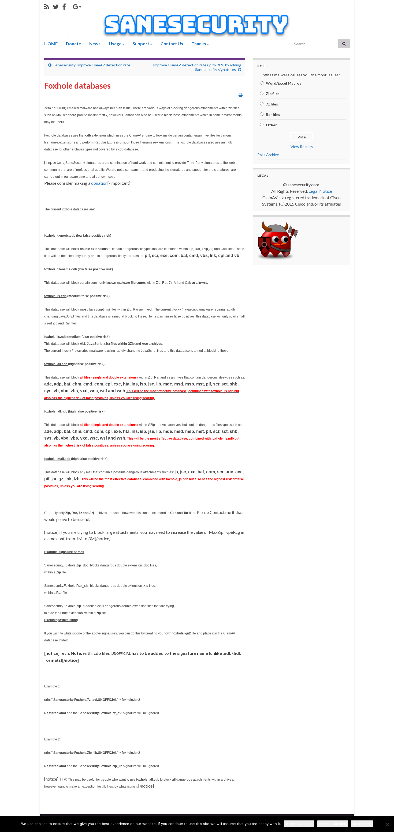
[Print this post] (241, 94)
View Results (302, 146)
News (95, 43)
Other (271, 125)
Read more (362, 824)
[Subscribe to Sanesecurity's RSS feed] (46, 6)
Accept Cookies (299, 824)
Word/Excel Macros (283, 83)
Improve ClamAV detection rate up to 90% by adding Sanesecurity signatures (197, 67)
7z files (272, 104)
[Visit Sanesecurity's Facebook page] (64, 6)
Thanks (199, 43)
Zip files (273, 93)
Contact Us (172, 43)
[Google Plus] (77, 6)
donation (99, 183)
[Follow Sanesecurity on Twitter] (56, 6)
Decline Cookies (332, 824)
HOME (51, 43)
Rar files (273, 114)
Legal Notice (320, 191)
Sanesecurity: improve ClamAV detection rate (92, 65)
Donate (73, 43)
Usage (115, 43)
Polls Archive (268, 154)
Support (141, 43)
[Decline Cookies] (387, 824)
